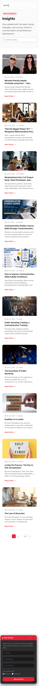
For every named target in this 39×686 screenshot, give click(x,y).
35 (25, 536)
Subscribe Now (18, 679)
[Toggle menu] (34, 5)
